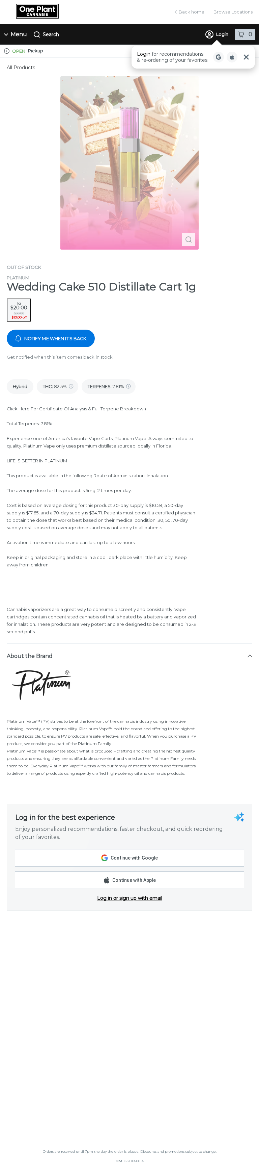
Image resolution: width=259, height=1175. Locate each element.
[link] (20, 386)
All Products (21, 67)
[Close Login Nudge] (246, 57)
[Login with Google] (218, 57)
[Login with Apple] (232, 57)
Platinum (18, 277)
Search (51, 34)
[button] (193, 57)
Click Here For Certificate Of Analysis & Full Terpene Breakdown (76, 408)
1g (18, 310)
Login (222, 34)
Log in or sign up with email (129, 898)
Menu (19, 34)
